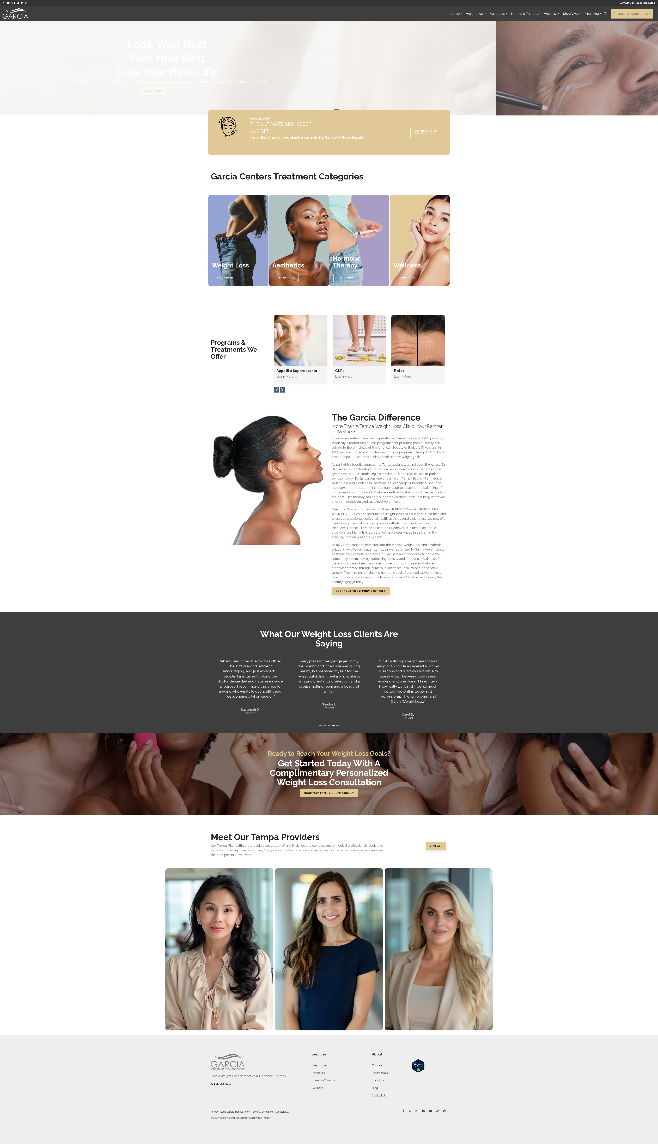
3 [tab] (329, 727)
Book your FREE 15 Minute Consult (360, 591)
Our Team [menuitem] (378, 1065)
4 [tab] (334, 727)
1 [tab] (321, 727)
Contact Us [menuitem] (379, 1095)
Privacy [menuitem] (215, 1111)
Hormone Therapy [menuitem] (323, 1080)
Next (282, 390)
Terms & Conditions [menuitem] (262, 1111)
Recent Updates (645, 3)
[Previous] (8, 68)
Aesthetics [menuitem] (318, 1073)
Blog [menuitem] (375, 1088)
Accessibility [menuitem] (282, 1111)
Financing (591, 13)
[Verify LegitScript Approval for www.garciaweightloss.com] (418, 1070)
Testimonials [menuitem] (380, 1073)
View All (436, 846)
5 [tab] (338, 727)
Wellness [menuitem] (317, 1088)
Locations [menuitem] (378, 1080)
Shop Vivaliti (572, 13)
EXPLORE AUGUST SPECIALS (426, 132)
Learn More (356, 91)
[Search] (605, 14)
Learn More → (286, 376)
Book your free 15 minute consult (329, 793)
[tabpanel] (250, 685)
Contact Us (626, 3)
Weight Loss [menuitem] (319, 1065)
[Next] (649, 68)
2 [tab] (325, 727)
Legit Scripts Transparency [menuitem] (235, 1111)
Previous (276, 390)
